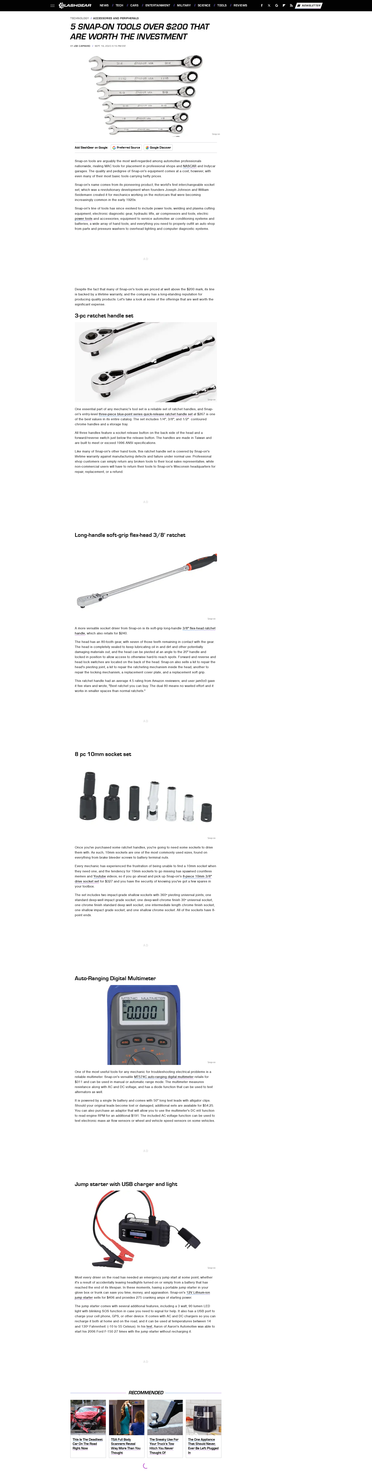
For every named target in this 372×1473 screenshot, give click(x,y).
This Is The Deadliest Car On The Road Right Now (88, 1444)
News (104, 5)
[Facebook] (262, 6)
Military (184, 5)
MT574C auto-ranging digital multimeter (164, 1077)
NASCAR (189, 166)
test (149, 1326)
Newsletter (311, 5)
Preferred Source (128, 147)
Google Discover (160, 147)
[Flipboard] (284, 6)
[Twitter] (269, 6)
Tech (119, 5)
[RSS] (291, 6)
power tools (83, 218)
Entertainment (158, 5)
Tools (221, 5)
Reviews (240, 5)
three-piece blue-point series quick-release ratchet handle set (146, 414)
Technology (79, 18)
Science (204, 5)
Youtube (99, 876)
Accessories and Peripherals (116, 18)
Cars (134, 5)
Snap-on (216, 134)
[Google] (277, 6)
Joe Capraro (82, 46)
